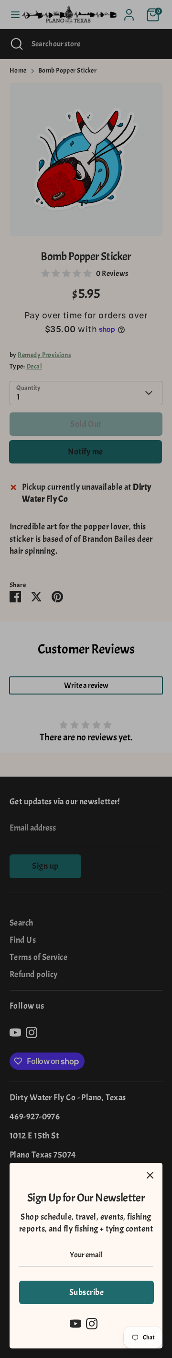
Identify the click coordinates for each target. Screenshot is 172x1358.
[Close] (150, 1175)
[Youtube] (75, 1323)
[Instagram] (91, 1323)
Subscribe (86, 1292)
